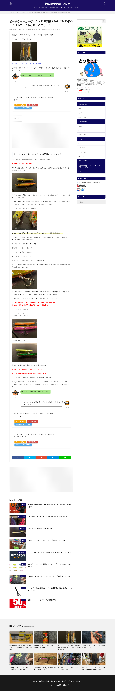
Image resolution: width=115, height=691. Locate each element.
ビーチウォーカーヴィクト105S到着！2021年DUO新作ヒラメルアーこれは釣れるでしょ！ (49, 12)
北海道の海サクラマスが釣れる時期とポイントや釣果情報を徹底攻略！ (91, 166)
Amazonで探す (20, 105)
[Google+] (41, 457)
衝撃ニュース (23, 552)
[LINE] (65, 457)
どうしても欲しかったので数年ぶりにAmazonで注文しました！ (49, 552)
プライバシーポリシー (73, 7)
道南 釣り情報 (83, 161)
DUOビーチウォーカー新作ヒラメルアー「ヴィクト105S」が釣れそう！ (50, 565)
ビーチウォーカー (48, 29)
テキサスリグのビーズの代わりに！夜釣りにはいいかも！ (47, 540)
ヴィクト (58, 29)
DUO (35, 29)
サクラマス (23, 528)
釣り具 (63, 7)
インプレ (24, 12)
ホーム (35, 7)
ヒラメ (26, 29)
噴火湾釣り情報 (43, 7)
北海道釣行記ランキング (83, 188)
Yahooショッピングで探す (23, 107)
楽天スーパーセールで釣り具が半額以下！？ (43, 600)
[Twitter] (30, 457)
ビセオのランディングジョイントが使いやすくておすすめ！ (69, 668)
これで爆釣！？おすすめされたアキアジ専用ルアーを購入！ (48, 516)
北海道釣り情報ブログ (57, 4)
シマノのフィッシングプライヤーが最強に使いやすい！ (93, 646)
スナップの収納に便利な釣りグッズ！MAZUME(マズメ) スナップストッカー (50, 589)
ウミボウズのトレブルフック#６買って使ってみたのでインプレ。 (45, 668)
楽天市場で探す (32, 105)
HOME (12, 12)
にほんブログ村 (81, 184)
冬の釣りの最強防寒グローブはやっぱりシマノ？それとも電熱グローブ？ (50, 506)
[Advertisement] (41, 135)
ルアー (54, 29)
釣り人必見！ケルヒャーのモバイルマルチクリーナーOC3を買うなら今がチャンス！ (21, 647)
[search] (103, 21)
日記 (80, 171)
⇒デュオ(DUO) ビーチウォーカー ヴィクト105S (26, 63)
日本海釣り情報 (54, 7)
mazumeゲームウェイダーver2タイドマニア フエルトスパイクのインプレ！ (93, 668)
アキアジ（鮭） (23, 516)
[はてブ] (53, 457)
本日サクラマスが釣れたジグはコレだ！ (41, 528)
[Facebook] (18, 457)
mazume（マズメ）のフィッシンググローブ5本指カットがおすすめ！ (50, 577)
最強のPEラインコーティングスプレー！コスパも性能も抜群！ (45, 646)
